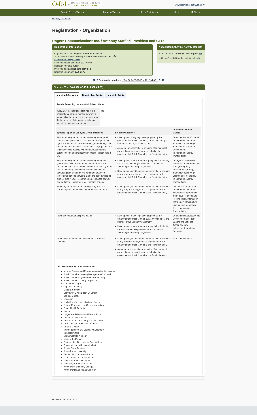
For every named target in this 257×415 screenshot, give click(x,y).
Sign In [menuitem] (196, 12)
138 (200, 53)
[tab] (66, 95)
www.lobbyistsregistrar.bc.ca (188, 5)
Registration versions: (110, 80)
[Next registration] (160, 80)
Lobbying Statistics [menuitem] (147, 12)
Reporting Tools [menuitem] (110, 12)
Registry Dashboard (61, 19)
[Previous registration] (97, 80)
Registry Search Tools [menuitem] (71, 12)
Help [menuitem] (175, 12)
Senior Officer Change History (67, 60)
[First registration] (94, 80)
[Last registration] (163, 80)
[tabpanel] (128, 236)
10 (199, 58)
